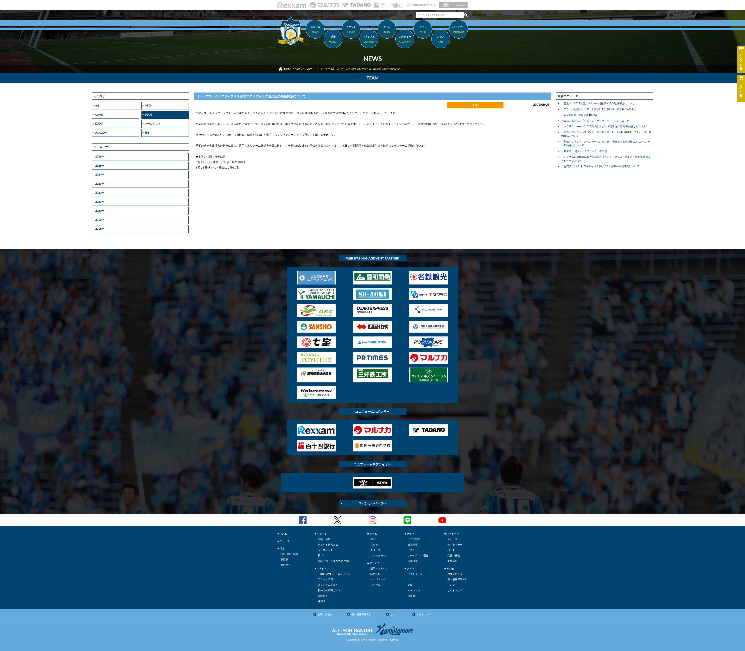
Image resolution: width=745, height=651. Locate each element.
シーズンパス (325, 550)
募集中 (148, 132)
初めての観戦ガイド (329, 590)
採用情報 (413, 561)
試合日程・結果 (289, 553)
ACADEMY (101, 132)
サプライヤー (455, 544)
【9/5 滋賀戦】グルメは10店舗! (579, 114)
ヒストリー (414, 550)
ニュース (315, 29)
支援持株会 (453, 555)
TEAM (308, 68)
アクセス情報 (325, 579)
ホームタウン (152, 123)
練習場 (321, 601)
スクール (375, 584)
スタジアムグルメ (328, 584)
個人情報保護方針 (457, 579)
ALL (97, 105)
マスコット (414, 590)
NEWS (298, 68)
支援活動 (452, 561)
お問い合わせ (455, 573)
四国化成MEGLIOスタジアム (334, 573)
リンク (451, 584)
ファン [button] (440, 39)
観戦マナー (287, 564)
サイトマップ (455, 590)
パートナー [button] (458, 29)
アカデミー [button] (405, 39)
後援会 (411, 595)
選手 (372, 539)
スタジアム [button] (369, 39)
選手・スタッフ (379, 568)
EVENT (99, 123)
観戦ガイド (324, 595)
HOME (288, 69)
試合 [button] (333, 39)
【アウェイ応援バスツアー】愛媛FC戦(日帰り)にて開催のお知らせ (599, 109)
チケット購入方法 (328, 544)
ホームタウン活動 (418, 555)
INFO (148, 105)
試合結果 (375, 573)
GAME (99, 114)
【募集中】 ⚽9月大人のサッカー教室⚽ (584, 151)
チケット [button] (351, 29)
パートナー (453, 550)
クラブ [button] (422, 29)
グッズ (411, 579)
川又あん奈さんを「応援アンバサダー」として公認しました (595, 120)
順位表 (284, 559)
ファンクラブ (415, 573)
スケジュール (377, 555)
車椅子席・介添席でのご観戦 (334, 561)
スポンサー (453, 539)
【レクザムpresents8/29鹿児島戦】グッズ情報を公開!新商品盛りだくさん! (604, 126)
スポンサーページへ (372, 503)
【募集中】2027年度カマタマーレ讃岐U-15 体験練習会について (597, 103)
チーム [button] (387, 29)
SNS (410, 584)
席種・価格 (324, 539)
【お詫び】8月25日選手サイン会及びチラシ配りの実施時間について (600, 166)
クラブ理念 (414, 539)
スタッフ (375, 544)
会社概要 (413, 544)
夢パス (321, 555)
